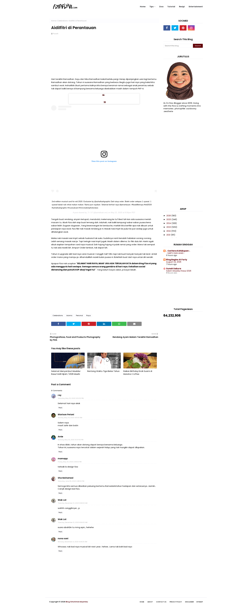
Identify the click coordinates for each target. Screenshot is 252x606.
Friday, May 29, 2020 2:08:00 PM (70, 462)
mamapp (63, 458)
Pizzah (55, 33)
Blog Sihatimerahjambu (77, 601)
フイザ (90, 212)
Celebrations (62, 21)
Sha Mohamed (65, 477)
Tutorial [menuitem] (171, 6)
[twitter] (175, 28)
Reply (60, 408)
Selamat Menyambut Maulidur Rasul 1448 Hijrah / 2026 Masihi (65, 373)
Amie (60, 436)
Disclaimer (189, 602)
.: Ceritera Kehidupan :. (178, 250)
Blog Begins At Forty (176, 259)
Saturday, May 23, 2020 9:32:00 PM (71, 398)
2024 (169, 223)
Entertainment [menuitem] (196, 6)
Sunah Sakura (173, 268)
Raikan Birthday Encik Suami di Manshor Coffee (137, 373)
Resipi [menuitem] (182, 6)
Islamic (69, 315)
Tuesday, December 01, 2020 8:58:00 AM (72, 503)
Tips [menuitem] (151, 6)
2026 (168, 215)
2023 (168, 227)
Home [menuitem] (143, 6)
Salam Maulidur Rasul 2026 (178, 271)
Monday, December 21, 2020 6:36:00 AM (72, 542)
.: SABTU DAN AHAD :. (175, 253)
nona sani (63, 538)
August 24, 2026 (173, 262)
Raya (88, 315)
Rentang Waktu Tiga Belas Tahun (103, 371)
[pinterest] (183, 28)
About (150, 602)
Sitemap (199, 602)
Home (53, 21)
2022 (168, 231)
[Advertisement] (104, 57)
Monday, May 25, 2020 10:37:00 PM (70, 440)
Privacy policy (176, 602)
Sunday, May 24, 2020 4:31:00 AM (70, 418)
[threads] (199, 28)
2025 (169, 219)
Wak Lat (62, 499)
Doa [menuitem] (161, 6)
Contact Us (161, 602)
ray (59, 395)
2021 (168, 234)
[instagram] (191, 28)
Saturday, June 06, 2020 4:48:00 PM (71, 481)
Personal (79, 315)
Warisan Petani (66, 414)
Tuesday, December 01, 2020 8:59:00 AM (72, 522)
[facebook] (166, 28)
